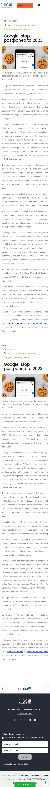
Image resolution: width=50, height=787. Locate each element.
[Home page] (6, 6)
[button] (47, 689)
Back (4, 345)
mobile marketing (15, 323)
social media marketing (37, 323)
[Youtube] (35, 720)
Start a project (25, 713)
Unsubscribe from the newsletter (16, 764)
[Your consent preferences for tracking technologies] (45, 782)
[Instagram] (15, 720)
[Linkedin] (30, 720)
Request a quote (25, 784)
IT (39, 5)
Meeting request (25, 6)
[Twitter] (25, 720)
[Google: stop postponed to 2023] (25, 57)
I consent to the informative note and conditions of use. (24, 737)
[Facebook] (20, 720)
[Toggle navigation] (48, 5)
